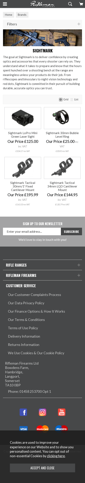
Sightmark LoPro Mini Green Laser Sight (22, 134)
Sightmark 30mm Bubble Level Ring (62, 134)
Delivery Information (24, 336)
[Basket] (80, 4)
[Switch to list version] (72, 99)
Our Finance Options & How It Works (36, 311)
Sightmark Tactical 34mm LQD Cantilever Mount (62, 186)
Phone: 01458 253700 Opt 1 (29, 391)
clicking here (56, 456)
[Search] (69, 4)
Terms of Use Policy (23, 328)
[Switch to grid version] (61, 99)
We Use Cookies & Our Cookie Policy (36, 353)
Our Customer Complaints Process (34, 295)
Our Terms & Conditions (26, 320)
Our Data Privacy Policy (26, 303)
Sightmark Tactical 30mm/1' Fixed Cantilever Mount (22, 186)
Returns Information (23, 345)
